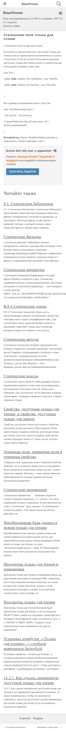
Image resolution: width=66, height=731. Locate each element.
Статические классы (21, 375)
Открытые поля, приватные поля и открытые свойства (33, 454)
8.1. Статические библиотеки (28, 203)
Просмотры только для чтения (29, 601)
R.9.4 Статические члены (25, 306)
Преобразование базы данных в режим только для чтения (30, 525)
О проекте (25, 718)
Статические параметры (24, 269)
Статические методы (21, 339)
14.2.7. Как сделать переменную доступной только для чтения (31, 680)
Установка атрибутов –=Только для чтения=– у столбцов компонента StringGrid (30, 643)
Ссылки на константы (16, 727)
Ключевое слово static (47, 727)
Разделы (38, 718)
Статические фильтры (22, 236)
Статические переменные (25, 489)
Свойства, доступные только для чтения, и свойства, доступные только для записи (31, 413)
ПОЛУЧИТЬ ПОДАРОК (22, 171)
